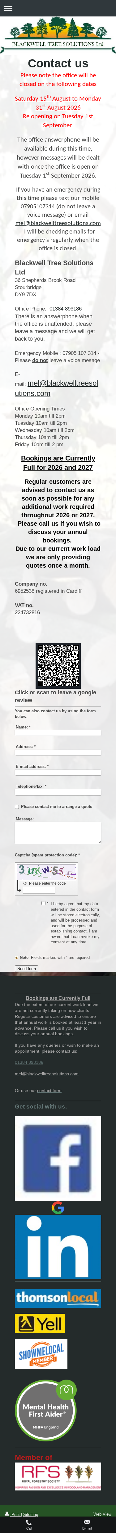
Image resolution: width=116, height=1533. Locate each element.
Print (15, 1514)
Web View (102, 1514)
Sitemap (30, 1514)
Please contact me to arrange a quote (56, 806)
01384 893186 (65, 309)
